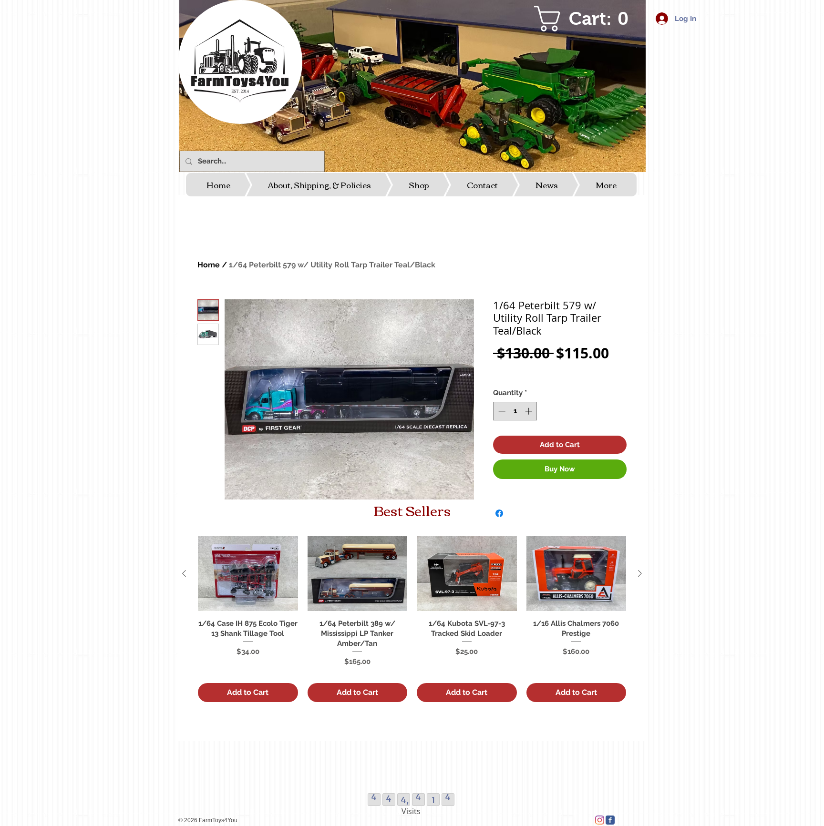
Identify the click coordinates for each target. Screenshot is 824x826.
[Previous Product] (184, 573)
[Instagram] (599, 820)
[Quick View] (248, 573)
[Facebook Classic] (610, 820)
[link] (587, 18)
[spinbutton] (515, 411)
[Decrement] (500, 411)
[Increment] (529, 411)
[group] (412, 619)
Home (208, 264)
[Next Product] (640, 573)
